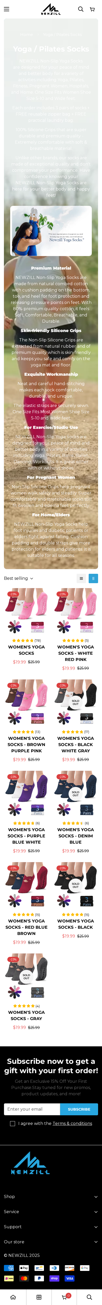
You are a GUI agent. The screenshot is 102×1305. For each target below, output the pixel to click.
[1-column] (81, 578)
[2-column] (93, 578)
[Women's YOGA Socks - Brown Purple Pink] (26, 702)
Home (26, 34)
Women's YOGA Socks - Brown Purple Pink (26, 744)
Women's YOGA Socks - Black (75, 924)
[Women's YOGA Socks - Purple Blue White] (26, 794)
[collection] (39, 1297)
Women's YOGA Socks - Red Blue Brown (26, 927)
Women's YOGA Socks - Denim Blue (75, 836)
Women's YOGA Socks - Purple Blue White (26, 836)
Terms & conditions (72, 1123)
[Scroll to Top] (92, 1277)
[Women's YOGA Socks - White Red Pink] (75, 611)
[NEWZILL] (51, 9)
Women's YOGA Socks (26, 650)
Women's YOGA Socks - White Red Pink (75, 653)
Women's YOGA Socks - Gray (26, 1015)
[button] (92, 9)
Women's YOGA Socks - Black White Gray (75, 744)
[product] (13, 1297)
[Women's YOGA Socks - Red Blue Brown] (26, 885)
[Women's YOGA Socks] (26, 611)
